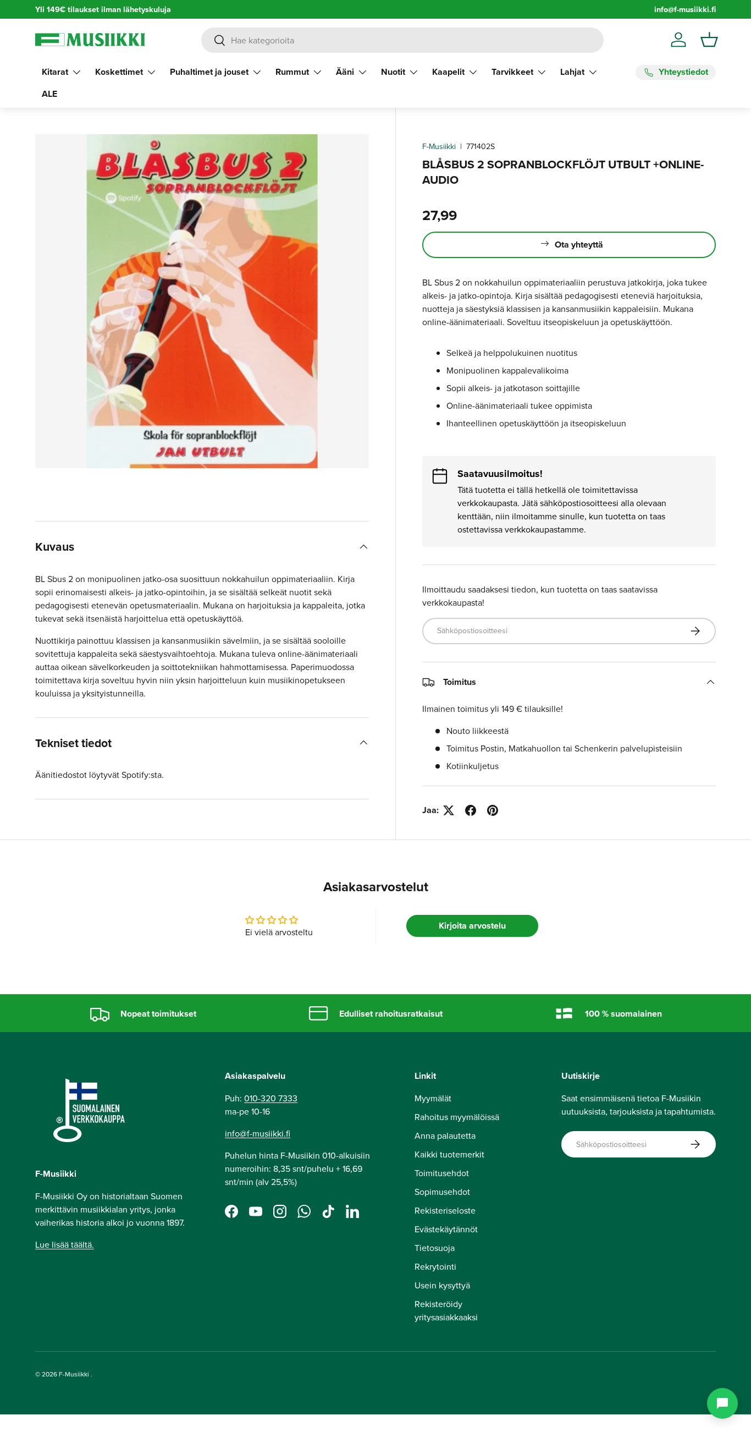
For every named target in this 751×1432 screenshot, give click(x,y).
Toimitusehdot (442, 1173)
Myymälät (433, 1098)
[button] (709, 40)
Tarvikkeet (512, 71)
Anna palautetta (445, 1135)
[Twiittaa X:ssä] (449, 810)
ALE (49, 93)
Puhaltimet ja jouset (209, 71)
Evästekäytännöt (446, 1229)
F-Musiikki (439, 146)
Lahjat (572, 71)
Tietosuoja (435, 1248)
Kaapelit (448, 71)
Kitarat (55, 71)
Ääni (345, 71)
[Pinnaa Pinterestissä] (493, 810)
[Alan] (722, 1403)
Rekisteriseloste (445, 1210)
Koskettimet (119, 71)
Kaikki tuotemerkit (449, 1154)
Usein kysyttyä (442, 1285)
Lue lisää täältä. (64, 1244)
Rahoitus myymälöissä (457, 1117)
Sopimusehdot (442, 1192)
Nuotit (393, 71)
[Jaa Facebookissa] (471, 810)
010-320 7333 (270, 1098)
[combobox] (402, 40)
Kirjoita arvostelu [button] (472, 925)
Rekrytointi (435, 1266)
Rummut (292, 71)
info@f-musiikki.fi (685, 9)
